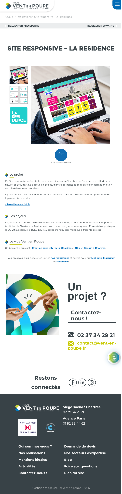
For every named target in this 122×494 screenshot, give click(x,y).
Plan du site (74, 473)
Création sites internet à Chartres (51, 248)
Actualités (26, 466)
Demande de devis (80, 446)
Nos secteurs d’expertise (85, 453)
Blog (68, 460)
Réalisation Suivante (100, 26)
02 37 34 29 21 (96, 335)
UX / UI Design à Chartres (90, 248)
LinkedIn (96, 258)
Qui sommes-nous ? (35, 446)
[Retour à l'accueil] (27, 5)
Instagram (109, 258)
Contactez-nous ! (32, 473)
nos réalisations (60, 258)
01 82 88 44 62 (74, 423)
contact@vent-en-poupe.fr (92, 346)
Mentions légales (32, 460)
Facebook (62, 261)
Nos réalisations (31, 453)
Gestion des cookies (45, 487)
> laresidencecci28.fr (17, 204)
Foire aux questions (80, 466)
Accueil (9, 16)
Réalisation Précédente (23, 26)
